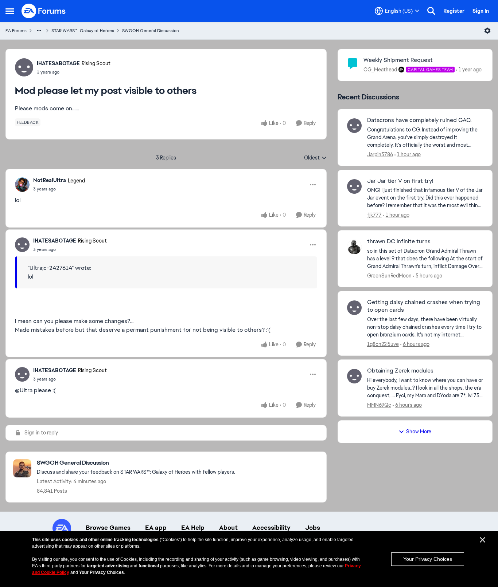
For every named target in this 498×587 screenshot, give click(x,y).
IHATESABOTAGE (58, 63)
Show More (418, 431)
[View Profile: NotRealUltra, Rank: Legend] (22, 184)
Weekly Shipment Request (398, 60)
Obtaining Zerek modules (400, 370)
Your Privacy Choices (427, 559)
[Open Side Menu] (10, 10)
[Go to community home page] (44, 11)
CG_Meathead (380, 69)
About (228, 528)
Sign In (480, 11)
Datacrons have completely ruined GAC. (419, 120)
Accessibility (271, 528)
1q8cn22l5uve (383, 344)
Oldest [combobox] (315, 158)
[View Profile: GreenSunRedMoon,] (354, 247)
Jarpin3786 (380, 154)
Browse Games (108, 528)
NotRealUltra (49, 180)
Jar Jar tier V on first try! (400, 181)
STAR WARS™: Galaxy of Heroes (82, 31)
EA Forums (16, 31)
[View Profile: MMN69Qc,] (354, 376)
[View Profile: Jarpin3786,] (354, 125)
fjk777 (374, 215)
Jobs (312, 528)
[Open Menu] (487, 30)
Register (453, 11)
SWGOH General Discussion (150, 31)
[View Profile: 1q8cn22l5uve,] (354, 307)
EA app (156, 528)
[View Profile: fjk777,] (354, 186)
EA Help (193, 528)
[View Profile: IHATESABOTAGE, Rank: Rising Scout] (24, 67)
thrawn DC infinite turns (399, 241)
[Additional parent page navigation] (39, 30)
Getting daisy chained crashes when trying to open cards (423, 306)
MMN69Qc (379, 405)
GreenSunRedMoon (389, 275)
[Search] (431, 11)
